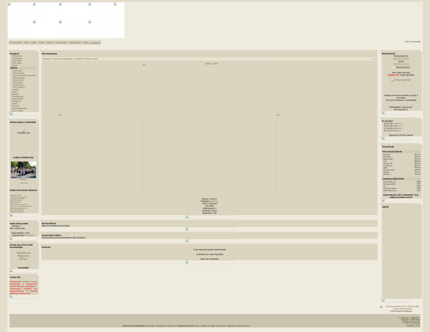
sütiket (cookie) (30, 281)
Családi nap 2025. (17, 199)
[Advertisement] (407, 15)
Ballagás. (23, 179)
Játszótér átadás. (17, 210)
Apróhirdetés (17, 99)
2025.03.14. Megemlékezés (21, 206)
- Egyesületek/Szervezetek (24, 75)
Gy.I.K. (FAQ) (17, 111)
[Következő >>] (319, 196)
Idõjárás (15, 94)
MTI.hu (23, 259)
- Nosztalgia (17, 82)
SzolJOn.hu (23, 252)
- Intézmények (18, 73)
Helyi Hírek (17, 61)
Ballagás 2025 (15, 201)
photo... (400, 123)
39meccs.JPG (91, 59)
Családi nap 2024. (17, 212)
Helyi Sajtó (17, 63)
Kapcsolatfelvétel (19, 108)
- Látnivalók (17, 71)
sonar (417, 326)
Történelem (17, 56)
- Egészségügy (18, 78)
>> (376, 59)
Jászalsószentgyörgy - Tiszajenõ (68, 59)
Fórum (14, 92)
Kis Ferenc (29, 235)
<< (372, 59)
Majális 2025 (15, 202)
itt (407, 109)
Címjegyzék (17, 58)
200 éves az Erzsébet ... (19, 204)
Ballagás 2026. (16, 195)
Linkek (15, 104)
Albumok (47, 59)
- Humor (15, 89)
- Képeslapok (18, 85)
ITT (27, 291)
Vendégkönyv (18, 96)
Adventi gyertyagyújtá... (19, 197)
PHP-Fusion (410, 324)
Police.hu (23, 255)
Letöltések (16, 101)
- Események (18, 80)
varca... (400, 126)
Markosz (214, 201)
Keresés (15, 106)
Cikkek (15, 65)
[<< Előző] (100, 196)
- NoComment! (18, 87)
